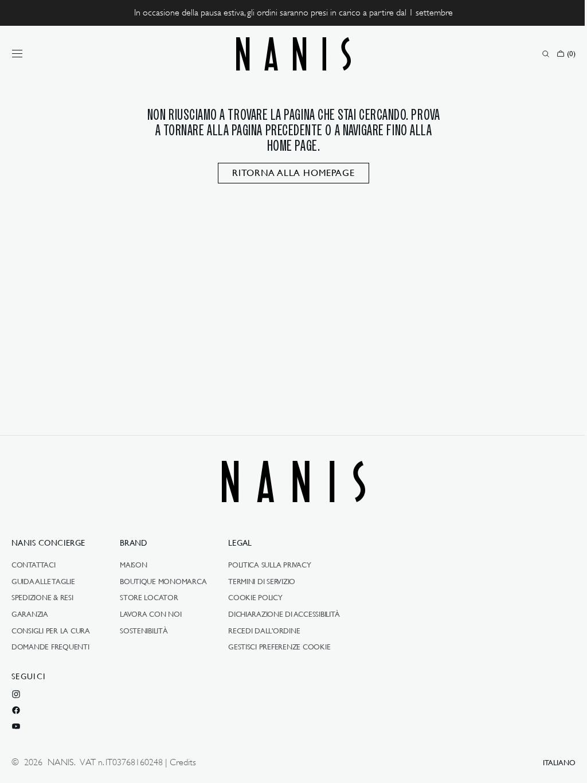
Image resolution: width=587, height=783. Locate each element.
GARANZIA (29, 614)
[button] (17, 53)
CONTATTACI (33, 565)
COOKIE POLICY (255, 597)
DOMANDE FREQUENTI (50, 646)
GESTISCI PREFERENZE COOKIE (279, 646)
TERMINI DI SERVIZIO (261, 581)
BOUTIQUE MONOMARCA (163, 581)
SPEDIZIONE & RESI (42, 597)
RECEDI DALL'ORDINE (264, 630)
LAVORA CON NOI (150, 614)
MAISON (133, 565)
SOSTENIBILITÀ (144, 630)
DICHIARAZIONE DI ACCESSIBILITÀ (284, 614)
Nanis (61, 762)
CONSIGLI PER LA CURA (50, 630)
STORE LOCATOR (149, 597)
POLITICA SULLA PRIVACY (269, 565)
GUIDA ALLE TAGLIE (43, 581)
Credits (183, 762)
